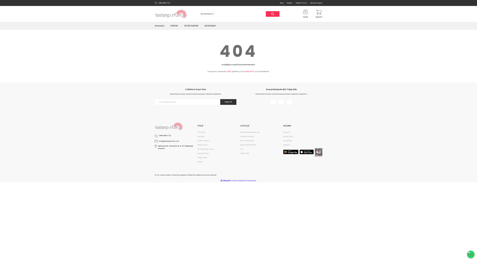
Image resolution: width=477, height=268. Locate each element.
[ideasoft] (225, 180)
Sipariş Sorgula (316, 3)
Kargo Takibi (202, 157)
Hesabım (286, 132)
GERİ (229, 71)
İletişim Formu (301, 3)
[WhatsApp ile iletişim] (471, 254)
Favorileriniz (287, 141)
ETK (241, 149)
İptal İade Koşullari (247, 141)
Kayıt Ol (228, 102)
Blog (281, 3)
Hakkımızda (244, 153)
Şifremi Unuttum (204, 141)
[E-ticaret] (238, 181)
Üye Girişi (201, 136)
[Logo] (171, 14)
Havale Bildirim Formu (206, 149)
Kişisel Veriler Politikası (248, 145)
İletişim (289, 3)
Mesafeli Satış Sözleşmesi (249, 132)
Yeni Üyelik (201, 132)
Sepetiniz (286, 145)
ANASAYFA (249, 71)
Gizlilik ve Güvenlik (247, 136)
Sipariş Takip (288, 136)
